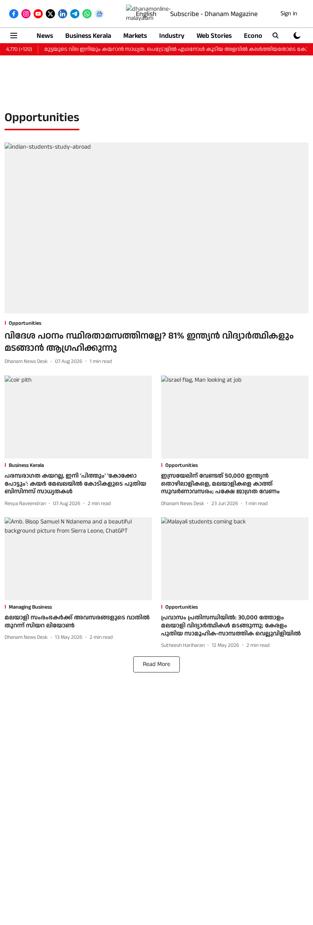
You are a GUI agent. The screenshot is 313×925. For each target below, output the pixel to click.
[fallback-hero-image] (156, 228)
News (45, 35)
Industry (171, 35)
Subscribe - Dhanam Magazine (214, 14)
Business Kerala (88, 35)
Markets (135, 35)
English (146, 14)
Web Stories (214, 35)
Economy (257, 35)
